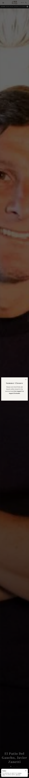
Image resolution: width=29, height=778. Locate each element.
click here (18, 774)
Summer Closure (14, 383)
